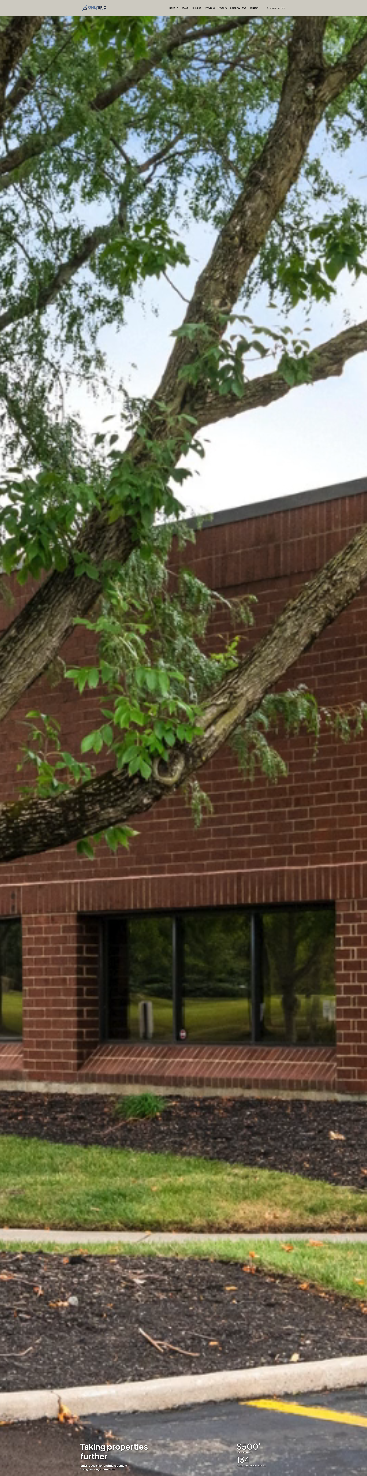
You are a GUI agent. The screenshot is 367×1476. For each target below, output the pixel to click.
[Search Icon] (276, 8)
